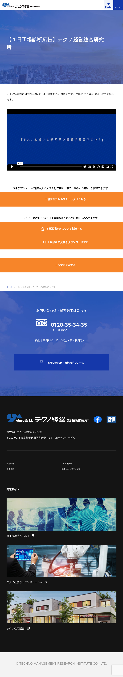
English (108, 7)
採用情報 (10, 469)
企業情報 (10, 463)
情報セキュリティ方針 (71, 469)
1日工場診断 (67, 463)
